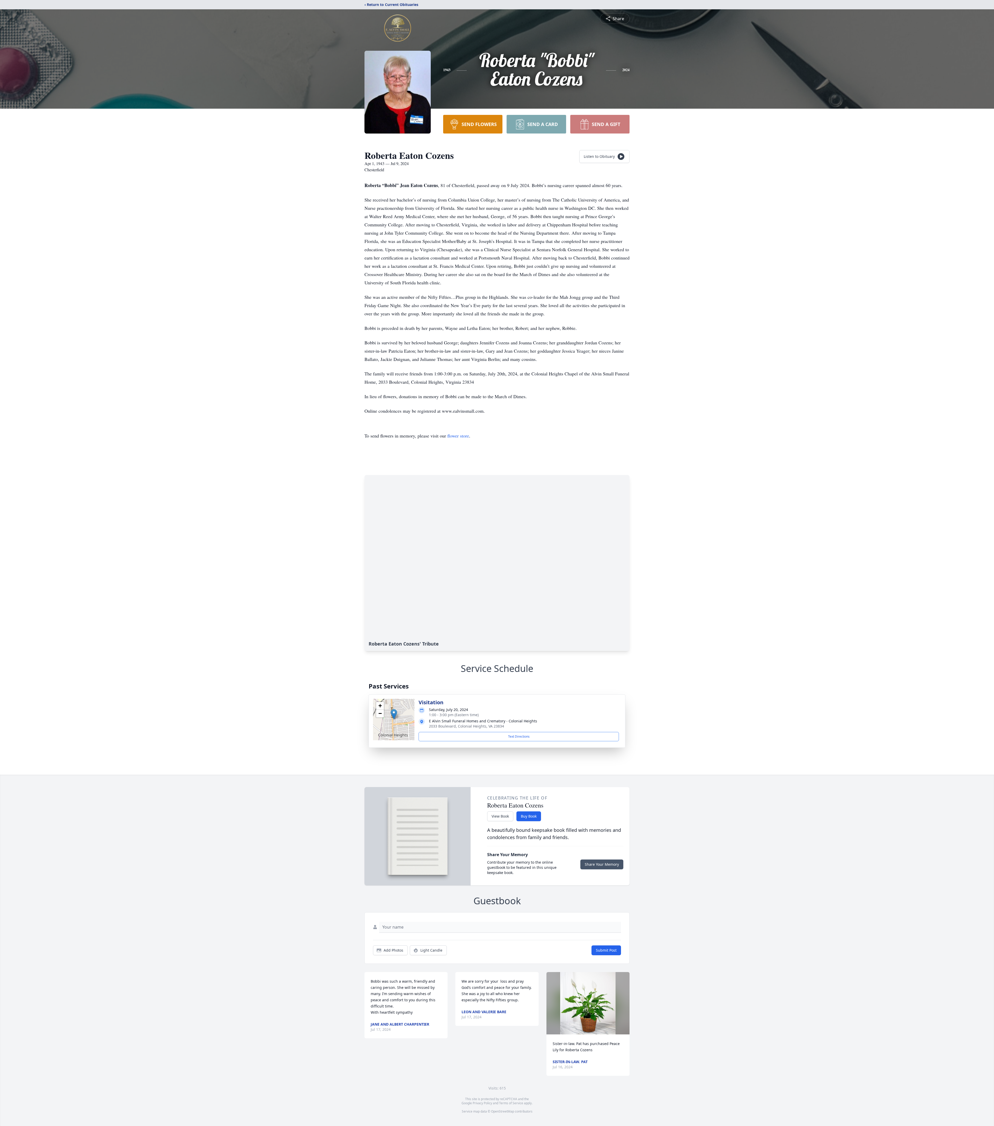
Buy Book (529, 816)
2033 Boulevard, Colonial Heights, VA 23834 (466, 726)
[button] (394, 714)
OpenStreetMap (502, 1111)
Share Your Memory (602, 864)
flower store (458, 436)
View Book (500, 816)
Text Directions (519, 736)
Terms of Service (511, 1103)
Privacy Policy (482, 1103)
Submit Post (606, 950)
